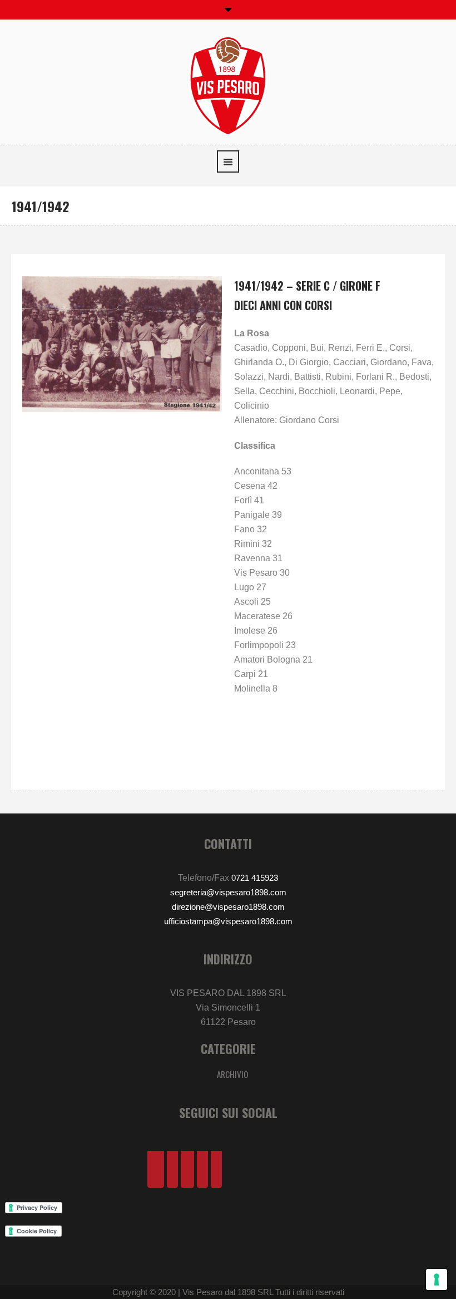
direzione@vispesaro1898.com (228, 906)
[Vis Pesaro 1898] (228, 85)
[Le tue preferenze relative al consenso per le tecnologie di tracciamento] (436, 1279)
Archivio (232, 1074)
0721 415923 (254, 878)
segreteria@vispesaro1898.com (228, 892)
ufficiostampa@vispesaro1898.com (228, 921)
